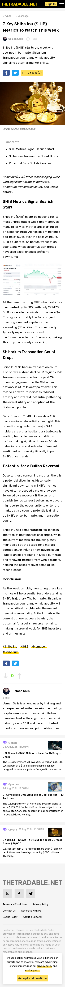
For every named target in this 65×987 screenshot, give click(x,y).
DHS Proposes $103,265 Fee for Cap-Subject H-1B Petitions (33, 796)
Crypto (7, 16)
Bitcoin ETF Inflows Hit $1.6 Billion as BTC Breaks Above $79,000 (32, 842)
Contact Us (9, 910)
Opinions (13, 784)
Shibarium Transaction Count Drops (33, 156)
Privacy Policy (40, 904)
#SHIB (24, 646)
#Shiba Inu (10, 646)
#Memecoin (39, 646)
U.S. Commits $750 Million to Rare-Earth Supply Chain (32, 755)
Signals (12, 742)
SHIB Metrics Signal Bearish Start (31, 149)
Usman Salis (15, 38)
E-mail (6, 697)
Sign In (51, 4)
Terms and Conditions (15, 904)
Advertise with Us (31, 910)
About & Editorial (32, 917)
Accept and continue (32, 978)
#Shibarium (11, 652)
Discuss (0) (35, 72)
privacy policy (44, 966)
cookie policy (32, 970)
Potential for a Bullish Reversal (30, 163)
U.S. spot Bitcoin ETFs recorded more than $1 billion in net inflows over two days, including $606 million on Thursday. (32, 852)
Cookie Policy (10, 917)
